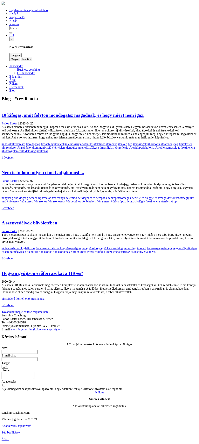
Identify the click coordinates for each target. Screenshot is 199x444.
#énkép (122, 144)
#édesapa (166, 248)
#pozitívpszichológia (141, 147)
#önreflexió (121, 147)
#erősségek (140, 144)
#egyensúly (180, 248)
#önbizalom (89, 201)
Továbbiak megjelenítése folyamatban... (26, 312)
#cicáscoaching (113, 248)
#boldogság (33, 144)
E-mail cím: (9, 355)
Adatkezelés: (9, 381)
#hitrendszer (9, 147)
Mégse (14, 59)
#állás (5, 144)
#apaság (83, 248)
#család (46, 198)
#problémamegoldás (167, 147)
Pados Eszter (9, 123)
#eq (130, 144)
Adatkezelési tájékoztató (16, 425)
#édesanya (58, 198)
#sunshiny (137, 251)
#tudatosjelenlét (11, 151)
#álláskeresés (17, 144)
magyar (15, 55)
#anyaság (7, 198)
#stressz (125, 251)
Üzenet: (6, 370)
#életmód (100, 144)
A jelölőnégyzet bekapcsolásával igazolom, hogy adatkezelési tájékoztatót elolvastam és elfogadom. (62, 389)
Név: (5, 347)
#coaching (47, 144)
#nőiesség (13, 201)
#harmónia (154, 144)
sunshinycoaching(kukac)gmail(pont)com (36, 329)
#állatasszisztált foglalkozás (18, 248)
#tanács (165, 201)
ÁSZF (5, 439)
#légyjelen (58, 147)
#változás (42, 151)
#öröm (115, 201)
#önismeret (103, 201)
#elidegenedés (86, 198)
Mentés (26, 59)
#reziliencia (188, 147)
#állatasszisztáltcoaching (50, 248)
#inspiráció (24, 147)
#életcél (59, 144)
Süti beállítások (11, 432)
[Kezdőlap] (3, 3)
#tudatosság (28, 151)
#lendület (71, 147)
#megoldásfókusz (88, 147)
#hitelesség (185, 144)
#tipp (173, 201)
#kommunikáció (41, 147)
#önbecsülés (73, 201)
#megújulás (107, 147)
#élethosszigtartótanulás (79, 144)
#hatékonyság (169, 144)
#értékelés (138, 198)
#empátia (111, 144)
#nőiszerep (26, 201)
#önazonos (40, 201)
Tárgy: (6, 363)
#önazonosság (56, 201)
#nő (4, 201)
